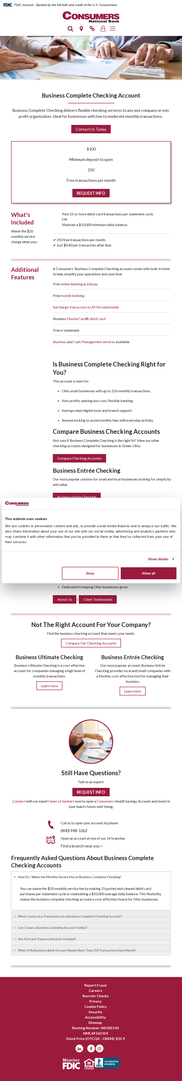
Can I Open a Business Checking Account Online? (52, 927)
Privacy (95, 1001)
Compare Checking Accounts (79, 458)
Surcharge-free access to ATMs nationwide (86, 307)
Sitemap (95, 1022)
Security (95, 1012)
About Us (64, 599)
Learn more (49, 686)
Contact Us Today (91, 129)
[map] (81, 30)
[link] (92, 30)
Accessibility (95, 1017)
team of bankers (61, 801)
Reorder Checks (95, 996)
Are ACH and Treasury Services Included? (47, 939)
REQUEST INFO (91, 193)
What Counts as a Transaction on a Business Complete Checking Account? (70, 916)
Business (59, 342)
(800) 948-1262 (74, 830)
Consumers (105, 801)
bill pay (92, 284)
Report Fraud (95, 985)
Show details (158, 559)
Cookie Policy (95, 1006)
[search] (70, 30)
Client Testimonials (97, 599)
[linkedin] (79, 1048)
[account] (103, 30)
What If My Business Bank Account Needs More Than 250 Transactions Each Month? (77, 950)
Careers (95, 990)
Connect (18, 801)
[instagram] (99, 1048)
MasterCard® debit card (86, 318)
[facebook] (91, 1048)
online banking (72, 284)
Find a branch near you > (82, 845)
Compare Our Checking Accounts (91, 643)
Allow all (148, 573)
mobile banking (72, 295)
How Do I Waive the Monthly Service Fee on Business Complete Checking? (69, 877)
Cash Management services (94, 342)
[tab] (91, 876)
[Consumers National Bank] (91, 16)
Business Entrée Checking (76, 497)
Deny (90, 573)
